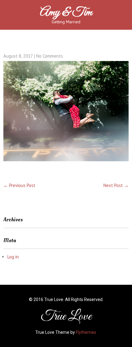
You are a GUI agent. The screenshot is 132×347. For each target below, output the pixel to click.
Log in (13, 257)
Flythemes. (86, 332)
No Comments (49, 56)
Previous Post (19, 185)
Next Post (116, 185)
